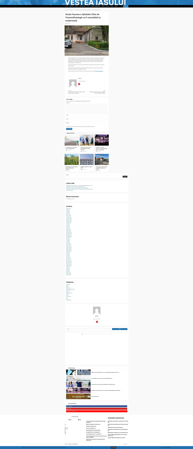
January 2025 (68, 231)
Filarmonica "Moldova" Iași (91, 426)
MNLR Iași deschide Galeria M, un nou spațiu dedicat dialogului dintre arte (79, 185)
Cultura (107, 6)
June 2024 (68, 239)
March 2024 (68, 243)
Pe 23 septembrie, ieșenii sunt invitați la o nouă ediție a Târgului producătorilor (76, 91)
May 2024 (68, 241)
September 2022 (69, 265)
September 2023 (69, 250)
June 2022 (68, 268)
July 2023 (68, 253)
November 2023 (69, 248)
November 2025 (69, 219)
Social (88, 6)
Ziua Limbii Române (69, 190)
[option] (96, 373)
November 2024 (69, 233)
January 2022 (68, 274)
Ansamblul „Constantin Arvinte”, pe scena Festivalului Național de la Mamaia (102, 140)
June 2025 (68, 225)
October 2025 (68, 220)
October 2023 (68, 249)
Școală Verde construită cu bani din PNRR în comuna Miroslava (87, 140)
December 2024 (69, 232)
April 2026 (68, 213)
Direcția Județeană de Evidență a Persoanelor (116, 437)
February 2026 (68, 215)
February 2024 (68, 244)
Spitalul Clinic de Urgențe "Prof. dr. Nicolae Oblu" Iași (118, 432)
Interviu (103, 6)
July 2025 (68, 224)
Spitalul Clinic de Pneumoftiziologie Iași (115, 427)
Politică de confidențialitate (166, 447)
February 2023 (68, 259)
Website (67, 122)
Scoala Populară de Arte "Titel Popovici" (94, 434)
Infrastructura (82, 6)
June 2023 (68, 254)
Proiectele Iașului (69, 292)
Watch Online (126, 6)
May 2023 (68, 255)
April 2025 (68, 227)
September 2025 (69, 221)
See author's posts (82, 81)
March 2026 (68, 214)
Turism (116, 6)
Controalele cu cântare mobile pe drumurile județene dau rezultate (102, 159)
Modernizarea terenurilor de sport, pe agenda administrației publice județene (97, 91)
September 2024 (69, 236)
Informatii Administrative (95, 6)
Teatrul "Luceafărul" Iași (90, 428)
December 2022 (69, 261)
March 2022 (68, 272)
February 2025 (68, 230)
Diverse (67, 286)
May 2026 (68, 212)
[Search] (121, 6)
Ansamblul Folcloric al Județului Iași (93, 432)
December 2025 (69, 218)
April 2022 (68, 271)
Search (67, 174)
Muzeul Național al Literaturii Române (93, 430)
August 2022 (68, 266)
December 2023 (69, 247)
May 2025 (68, 226)
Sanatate (76, 6)
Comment (68, 102)
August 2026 (68, 208)
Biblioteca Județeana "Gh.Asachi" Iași (93, 424)
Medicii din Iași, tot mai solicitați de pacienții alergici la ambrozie (72, 159)
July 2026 (68, 209)
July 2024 (68, 238)
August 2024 (68, 237)
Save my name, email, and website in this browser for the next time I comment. (81, 126)
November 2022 (69, 262)
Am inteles (113, 447)
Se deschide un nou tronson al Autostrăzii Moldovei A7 (72, 140)
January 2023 (68, 260)
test (66, 297)
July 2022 (68, 267)
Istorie (112, 6)
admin (66, 23)
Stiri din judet (68, 296)
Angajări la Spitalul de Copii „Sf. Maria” (87, 159)
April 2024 (68, 242)
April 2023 (68, 256)
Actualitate (71, 6)
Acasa (66, 6)
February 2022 (68, 273)
